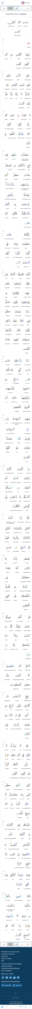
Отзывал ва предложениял (10, 968)
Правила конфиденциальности (16, 1003)
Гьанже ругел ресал (8, 954)
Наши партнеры (6, 966)
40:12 (3, 555)
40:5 (3, 151)
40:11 (3, 514)
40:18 (3, 821)
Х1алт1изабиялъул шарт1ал (16, 1001)
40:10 (3, 465)
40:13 (3, 613)
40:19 (3, 871)
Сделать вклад (6, 958)
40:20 (3, 892)
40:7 (3, 270)
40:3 (3, 72)
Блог (2, 961)
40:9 (3, 415)
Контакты (4, 956)
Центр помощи (6, 970)
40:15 (3, 692)
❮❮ (4, 8)
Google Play (8, 985)
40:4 (3, 111)
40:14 (3, 662)
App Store (18, 985)
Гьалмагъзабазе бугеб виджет (11, 964)
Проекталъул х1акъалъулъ (10, 952)
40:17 (3, 781)
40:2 (3, 51)
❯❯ (28, 8)
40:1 (3, 39)
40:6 (3, 231)
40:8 (3, 357)
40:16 (3, 742)
